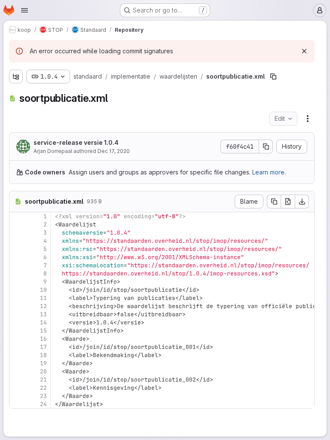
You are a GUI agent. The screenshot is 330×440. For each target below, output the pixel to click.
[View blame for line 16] (17, 339)
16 (43, 338)
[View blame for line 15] (17, 331)
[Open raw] (288, 201)
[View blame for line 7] (17, 265)
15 (43, 330)
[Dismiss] (304, 51)
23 (43, 396)
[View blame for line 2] (17, 224)
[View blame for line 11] (17, 298)
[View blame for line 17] (17, 347)
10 (43, 289)
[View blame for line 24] (17, 404)
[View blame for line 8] (17, 273)
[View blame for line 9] (17, 282)
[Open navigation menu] (24, 10)
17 (43, 347)
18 (43, 355)
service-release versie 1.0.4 (76, 142)
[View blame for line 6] (17, 257)
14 (43, 322)
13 (43, 314)
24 (43, 404)
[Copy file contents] (274, 201)
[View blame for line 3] (17, 233)
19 (43, 363)
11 (43, 298)
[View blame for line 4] (17, 241)
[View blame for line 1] (17, 216)
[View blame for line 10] (17, 290)
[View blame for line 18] (17, 355)
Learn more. (269, 172)
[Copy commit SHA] (266, 146)
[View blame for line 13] (17, 314)
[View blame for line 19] (17, 363)
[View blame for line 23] (17, 396)
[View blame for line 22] (17, 388)
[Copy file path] (273, 76)
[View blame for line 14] (17, 322)
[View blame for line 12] (17, 306)
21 (43, 379)
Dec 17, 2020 (114, 151)
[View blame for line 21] (17, 380)
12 (43, 306)
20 (43, 371)
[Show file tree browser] (16, 76)
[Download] (302, 201)
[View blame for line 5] (17, 249)
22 (43, 387)
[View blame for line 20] (17, 371)
